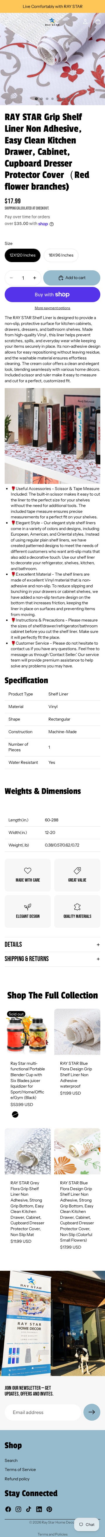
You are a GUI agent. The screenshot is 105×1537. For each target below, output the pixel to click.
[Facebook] (8, 1509)
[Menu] (6, 21)
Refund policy (17, 1478)
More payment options (52, 308)
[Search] (19, 21)
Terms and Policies (53, 1534)
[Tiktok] (28, 1509)
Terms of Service (20, 1469)
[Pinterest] (49, 1509)
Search (11, 1460)
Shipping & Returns (27, 959)
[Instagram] (18, 1509)
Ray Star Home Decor (59, 1522)
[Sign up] (91, 1412)
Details (13, 944)
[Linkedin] (39, 1509)
